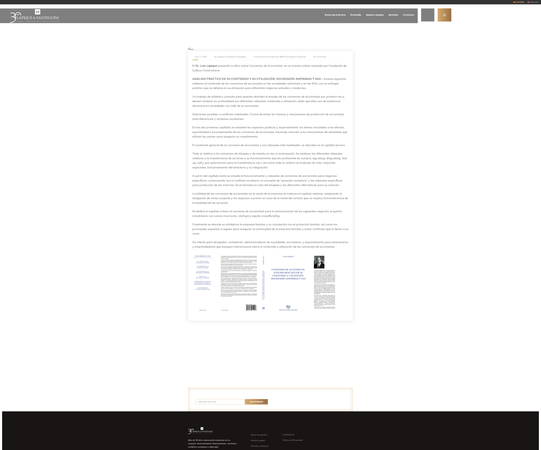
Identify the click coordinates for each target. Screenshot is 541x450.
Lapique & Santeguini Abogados (231, 56)
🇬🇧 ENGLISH (532, 2)
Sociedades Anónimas (296, 56)
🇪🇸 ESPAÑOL (519, 2)
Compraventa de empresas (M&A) (269, 56)
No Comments (319, 56)
